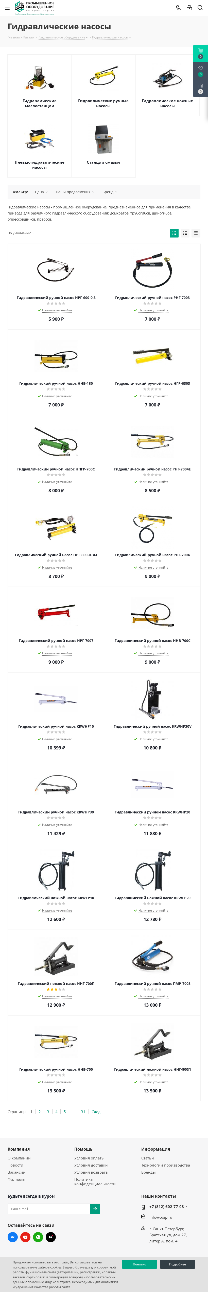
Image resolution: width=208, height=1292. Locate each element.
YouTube (25, 1237)
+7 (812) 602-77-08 (166, 1206)
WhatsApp (38, 1237)
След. (96, 1111)
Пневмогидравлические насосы (39, 165)
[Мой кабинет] (189, 7)
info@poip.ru (160, 1217)
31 (83, 1111)
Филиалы (16, 1179)
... (73, 1111)
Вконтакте (13, 1237)
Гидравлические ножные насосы (167, 103)
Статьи (147, 1157)
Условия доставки (91, 1165)
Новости (15, 1165)
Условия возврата (91, 1172)
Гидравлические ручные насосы (103, 103)
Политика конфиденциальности (95, 1181)
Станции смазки (103, 162)
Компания (19, 1149)
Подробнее (177, 1264)
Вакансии (17, 1172)
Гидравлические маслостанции (40, 103)
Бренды (148, 1172)
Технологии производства (165, 1165)
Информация (155, 1149)
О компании (19, 1157)
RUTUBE (51, 1237)
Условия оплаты (89, 1157)
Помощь (83, 1149)
